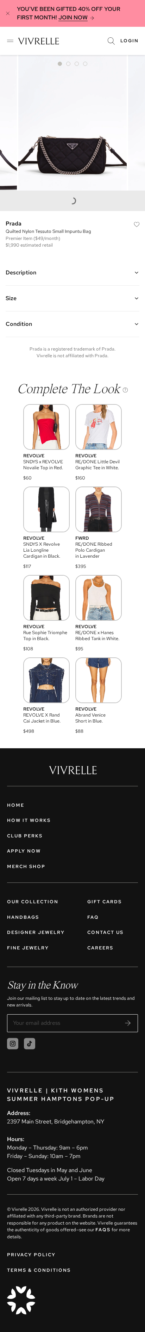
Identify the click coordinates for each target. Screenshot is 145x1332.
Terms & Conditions (39, 1270)
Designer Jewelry (36, 932)
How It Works (29, 820)
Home (15, 805)
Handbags (23, 917)
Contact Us (105, 932)
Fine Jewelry (28, 948)
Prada (13, 223)
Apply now (24, 851)
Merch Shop (26, 866)
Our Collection (32, 902)
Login (129, 41)
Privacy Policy (31, 1255)
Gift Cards (104, 902)
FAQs (103, 1230)
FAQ (93, 917)
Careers (100, 948)
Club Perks (25, 836)
